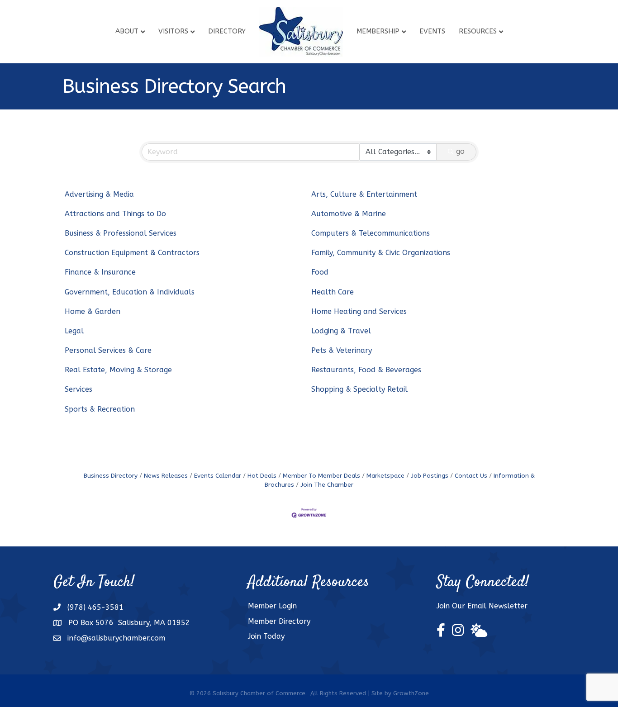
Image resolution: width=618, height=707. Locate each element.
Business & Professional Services (120, 233)
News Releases (166, 475)
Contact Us (471, 475)
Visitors (173, 31)
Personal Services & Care (108, 350)
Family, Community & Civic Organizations (380, 252)
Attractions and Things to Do (115, 213)
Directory (227, 31)
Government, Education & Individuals (130, 292)
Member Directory (279, 621)
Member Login (272, 606)
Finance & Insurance (100, 272)
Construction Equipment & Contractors (132, 252)
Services (78, 389)
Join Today (266, 636)
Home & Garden (92, 311)
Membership (378, 31)
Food (319, 272)
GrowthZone (411, 693)
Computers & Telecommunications (370, 233)
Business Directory (111, 475)
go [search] (460, 151)
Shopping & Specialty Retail (359, 389)
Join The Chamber (326, 485)
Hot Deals (261, 475)
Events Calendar (217, 475)
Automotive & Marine (348, 213)
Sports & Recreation (100, 409)
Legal (74, 331)
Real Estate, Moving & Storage (118, 369)
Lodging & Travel (341, 331)
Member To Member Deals (321, 475)
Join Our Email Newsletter (482, 606)
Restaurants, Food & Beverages (366, 369)
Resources (478, 31)
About (126, 31)
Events (432, 31)
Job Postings (429, 475)
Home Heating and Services (359, 311)
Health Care (332, 292)
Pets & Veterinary (341, 350)
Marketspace (385, 475)
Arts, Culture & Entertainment (364, 194)
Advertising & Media (99, 194)
